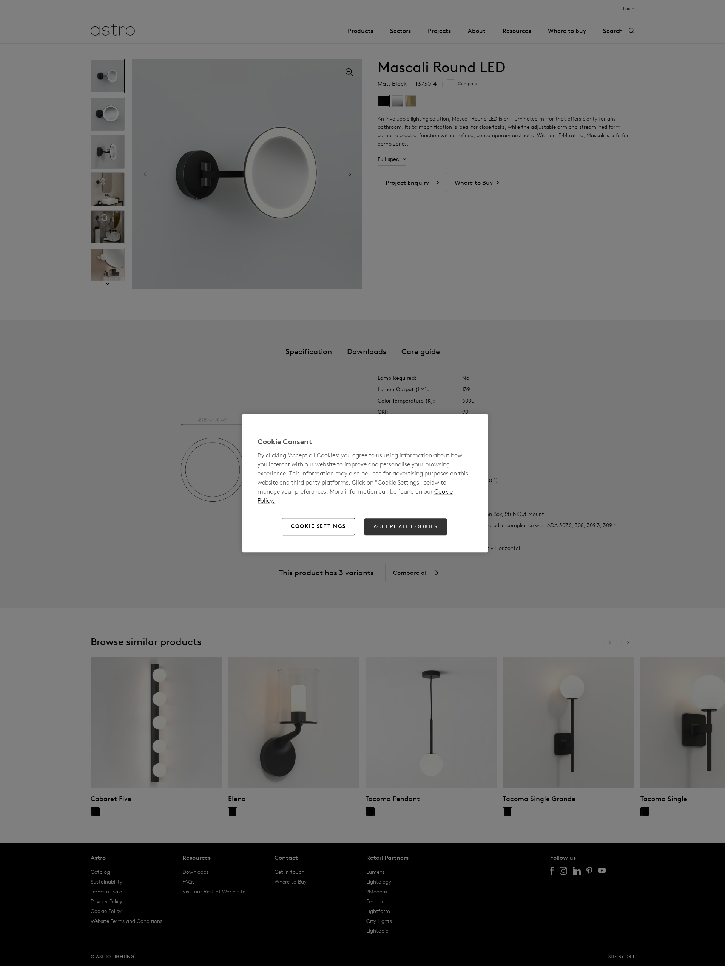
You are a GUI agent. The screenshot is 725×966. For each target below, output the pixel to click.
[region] (365, 483)
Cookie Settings (318, 526)
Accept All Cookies (405, 526)
